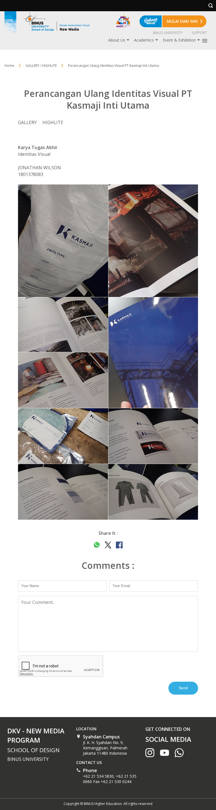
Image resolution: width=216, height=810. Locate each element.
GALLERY (27, 122)
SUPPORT (199, 32)
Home (9, 65)
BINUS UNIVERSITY (168, 32)
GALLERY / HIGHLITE (41, 65)
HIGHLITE (52, 122)
